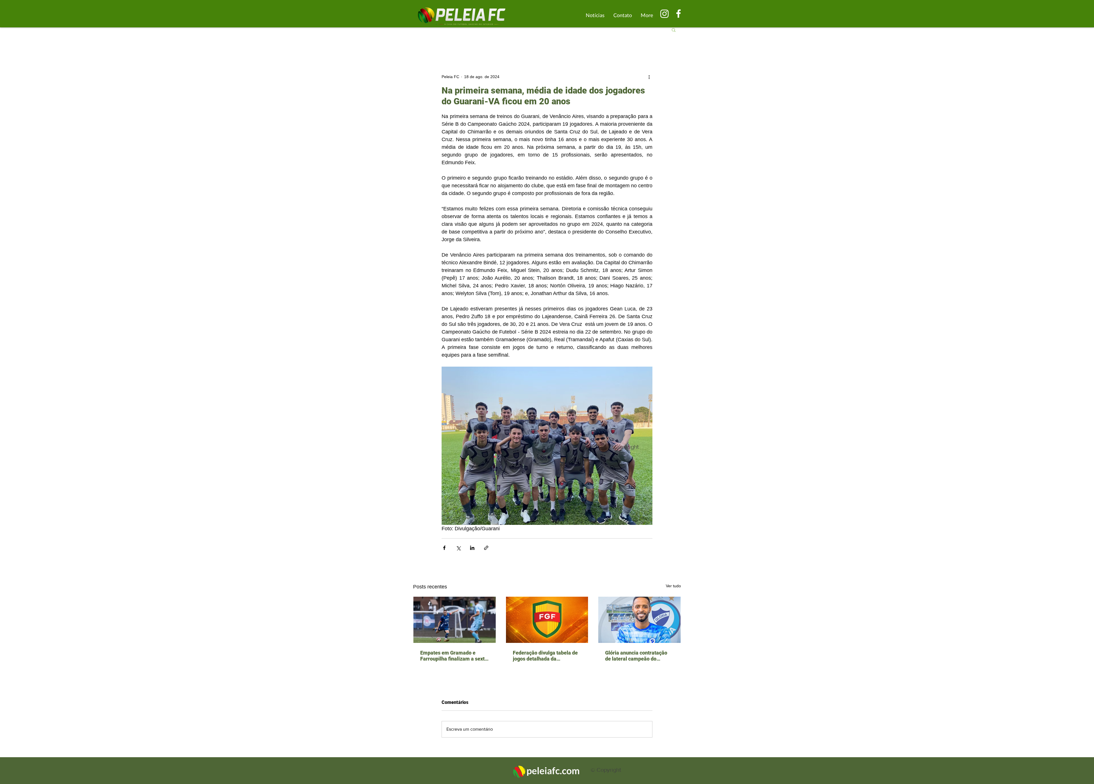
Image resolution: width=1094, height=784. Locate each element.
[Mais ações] (649, 76)
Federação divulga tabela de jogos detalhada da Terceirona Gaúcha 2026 (545, 656)
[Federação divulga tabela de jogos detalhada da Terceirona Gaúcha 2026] (547, 620)
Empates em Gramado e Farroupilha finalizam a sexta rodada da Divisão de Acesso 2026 (453, 656)
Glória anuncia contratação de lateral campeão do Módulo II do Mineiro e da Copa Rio (636, 656)
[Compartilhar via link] (486, 548)
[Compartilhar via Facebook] (444, 548)
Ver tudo (673, 586)
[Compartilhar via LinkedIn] (472, 548)
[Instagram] (664, 13)
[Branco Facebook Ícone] (678, 13)
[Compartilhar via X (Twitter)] (458, 548)
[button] (673, 29)
